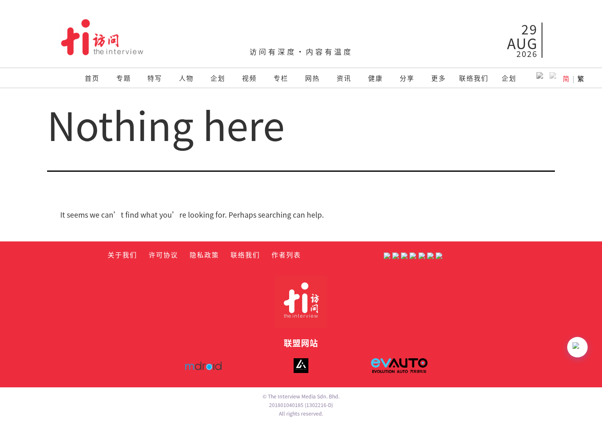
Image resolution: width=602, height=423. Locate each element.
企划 (217, 78)
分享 (407, 78)
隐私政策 (204, 254)
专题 (123, 78)
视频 (249, 78)
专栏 (281, 78)
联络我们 (474, 78)
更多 (438, 78)
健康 (375, 78)
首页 (92, 78)
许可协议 (163, 254)
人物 (186, 78)
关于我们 (122, 254)
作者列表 (286, 254)
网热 (312, 78)
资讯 (344, 78)
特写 (154, 78)
